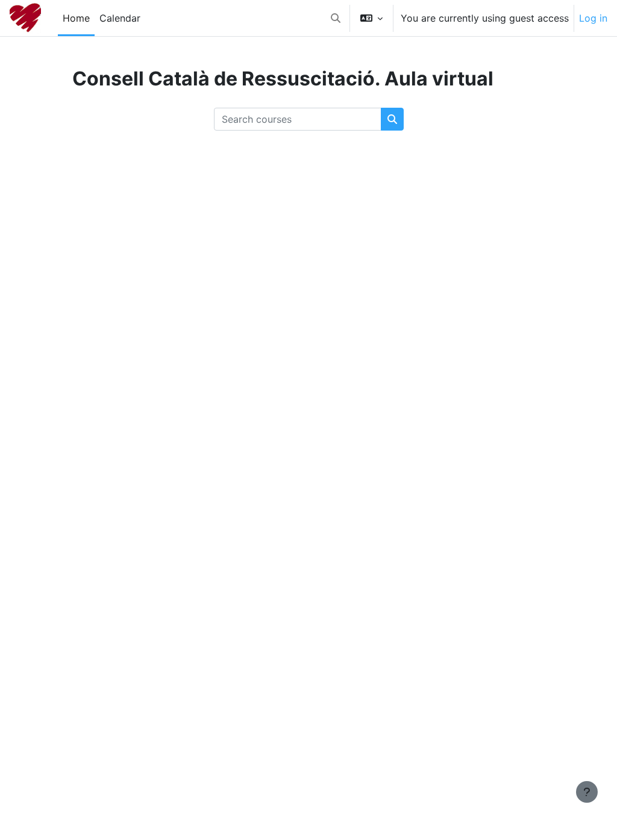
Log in (593, 18)
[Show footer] (587, 792)
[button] (335, 18)
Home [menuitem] (76, 18)
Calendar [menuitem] (119, 18)
